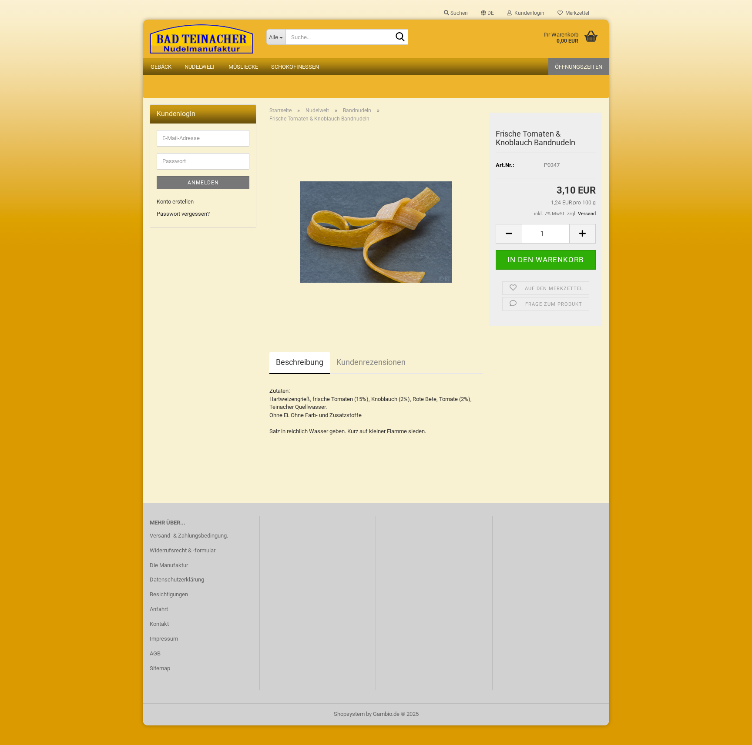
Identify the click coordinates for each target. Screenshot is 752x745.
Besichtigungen (169, 594)
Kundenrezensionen (371, 362)
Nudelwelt (200, 66)
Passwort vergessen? (183, 213)
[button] (487, 13)
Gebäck (161, 66)
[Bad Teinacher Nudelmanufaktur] (201, 39)
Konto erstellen (175, 201)
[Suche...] (400, 37)
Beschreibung (299, 362)
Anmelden (203, 183)
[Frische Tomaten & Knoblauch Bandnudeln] (376, 227)
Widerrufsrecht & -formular (182, 550)
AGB (155, 653)
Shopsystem (349, 714)
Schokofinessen (295, 66)
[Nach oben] (728, 732)
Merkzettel (576, 13)
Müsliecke (243, 66)
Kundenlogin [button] (528, 13)
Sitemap (160, 668)
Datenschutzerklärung (177, 579)
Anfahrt (159, 609)
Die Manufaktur (169, 565)
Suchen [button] (458, 13)
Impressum (164, 638)
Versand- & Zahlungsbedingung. (189, 535)
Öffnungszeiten (578, 66)
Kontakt (159, 624)
